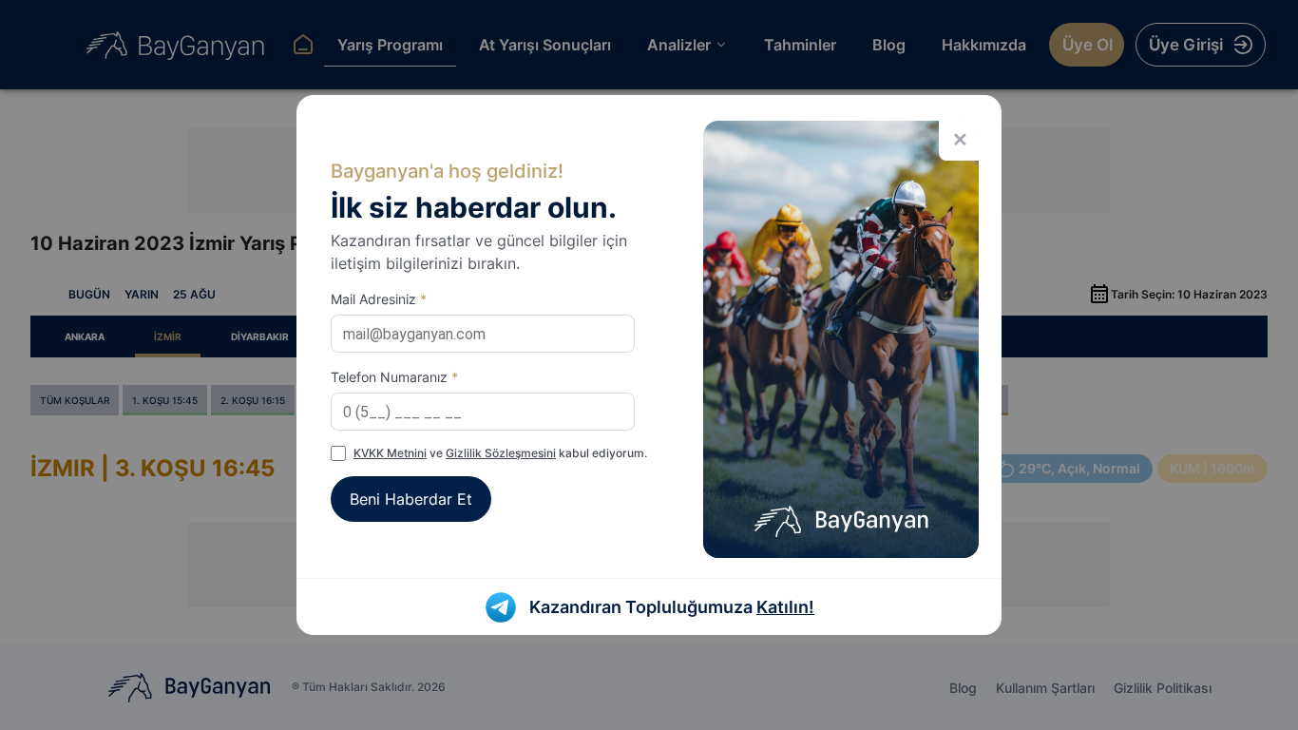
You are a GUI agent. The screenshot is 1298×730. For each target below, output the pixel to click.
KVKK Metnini (390, 453)
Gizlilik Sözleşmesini (501, 453)
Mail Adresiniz (379, 299)
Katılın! (785, 607)
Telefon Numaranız (394, 377)
